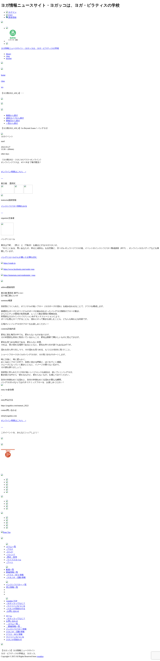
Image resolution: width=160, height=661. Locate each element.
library (8, 54)
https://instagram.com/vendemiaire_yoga (19, 275)
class (8, 56)
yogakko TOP (11, 601)
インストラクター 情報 (16, 629)
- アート (9, 562)
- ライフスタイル (13, 560)
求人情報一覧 (12, 587)
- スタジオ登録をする (15, 609)
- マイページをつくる (15, 606)
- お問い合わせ (12, 611)
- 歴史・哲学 (11, 557)
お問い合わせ (12, 621)
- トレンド (10, 554)
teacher (9, 58)
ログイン (12, 12)
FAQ (10, 15)
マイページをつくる (15, 637)
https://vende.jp (10, 263)
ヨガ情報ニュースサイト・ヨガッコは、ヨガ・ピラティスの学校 (30, 48)
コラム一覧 (11, 547)
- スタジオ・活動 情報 (16, 577)
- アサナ (9, 549)
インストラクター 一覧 (16, 584)
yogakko (40, 656)
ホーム (9, 616)
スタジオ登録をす (14, 639)
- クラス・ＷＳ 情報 (15, 575)
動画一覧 (10, 569)
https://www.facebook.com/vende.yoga (19, 269)
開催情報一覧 (12, 572)
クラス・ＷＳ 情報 (14, 634)
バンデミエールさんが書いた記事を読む (19, 257)
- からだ (9, 552)
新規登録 (12, 17)
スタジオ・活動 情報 (15, 632)
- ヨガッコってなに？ (15, 603)
